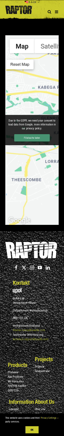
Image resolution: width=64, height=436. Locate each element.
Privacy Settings (49, 417)
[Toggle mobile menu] (57, 12)
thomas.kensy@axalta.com (29, 330)
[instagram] (32, 267)
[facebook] (16, 267)
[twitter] (24, 267)
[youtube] (40, 267)
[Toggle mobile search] (49, 12)
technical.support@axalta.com (31, 339)
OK (32, 429)
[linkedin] (48, 267)
